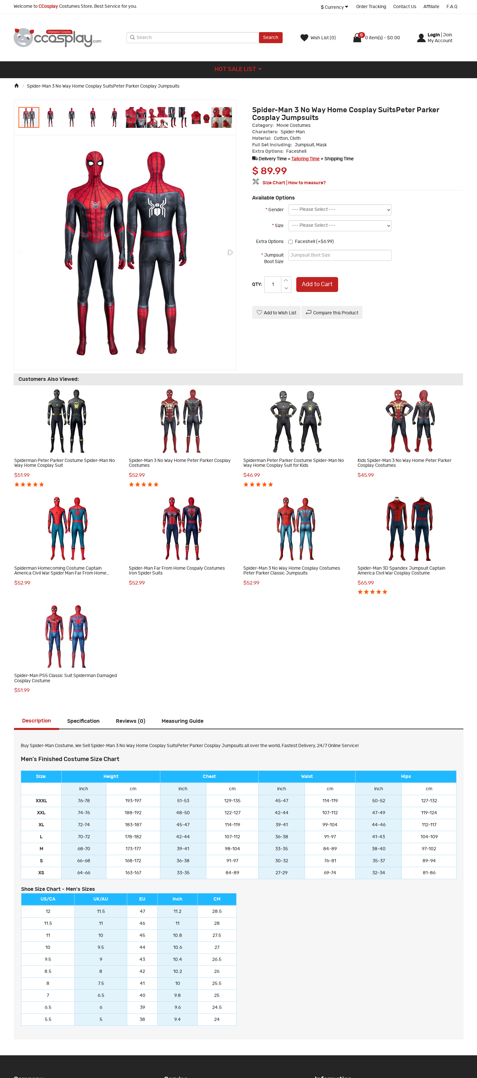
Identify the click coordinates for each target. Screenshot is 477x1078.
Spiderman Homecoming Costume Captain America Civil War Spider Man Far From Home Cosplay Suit (60, 573)
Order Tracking (371, 7)
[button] (50, 117)
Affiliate (431, 7)
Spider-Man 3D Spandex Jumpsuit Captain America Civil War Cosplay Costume (401, 570)
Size (278, 226)
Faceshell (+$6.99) (314, 241)
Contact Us (404, 7)
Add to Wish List (280, 313)
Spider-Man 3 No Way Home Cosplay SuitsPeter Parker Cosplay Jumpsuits (103, 86)
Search (270, 37)
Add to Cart (317, 284)
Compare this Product (335, 313)
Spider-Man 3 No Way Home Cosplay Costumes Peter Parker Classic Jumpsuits (291, 570)
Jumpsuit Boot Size (272, 258)
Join (447, 35)
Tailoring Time (305, 159)
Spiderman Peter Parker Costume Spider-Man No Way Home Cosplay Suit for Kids (293, 463)
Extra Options (270, 241)
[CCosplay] (68, 38)
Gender (274, 210)
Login (434, 35)
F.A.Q (451, 7)
